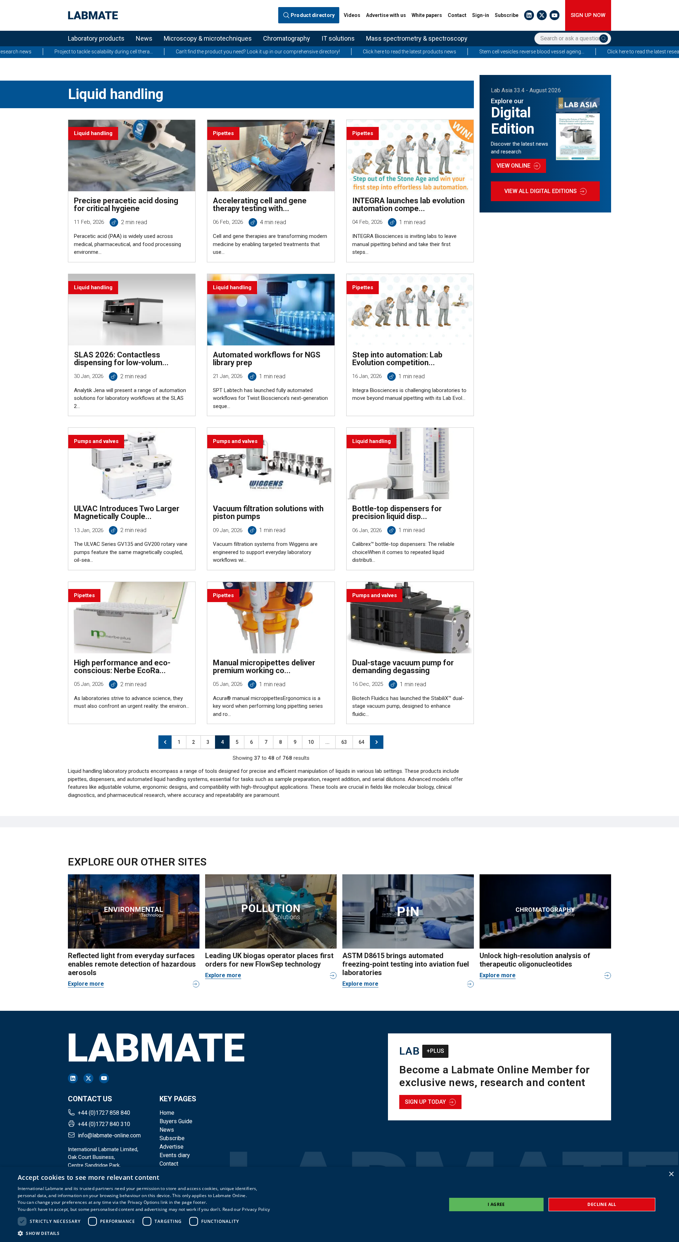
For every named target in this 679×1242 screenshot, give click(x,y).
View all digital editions (540, 191)
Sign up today (425, 1101)
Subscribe (506, 15)
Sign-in (480, 15)
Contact (457, 15)
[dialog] (339, 1204)
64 (361, 742)
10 (311, 742)
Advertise (171, 1146)
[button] (144, 1233)
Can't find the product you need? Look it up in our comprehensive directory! (198, 51)
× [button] (671, 1174)
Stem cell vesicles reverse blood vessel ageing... (471, 51)
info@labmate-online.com (109, 1135)
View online (513, 165)
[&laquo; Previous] (165, 742)
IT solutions (338, 38)
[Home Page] (93, 15)
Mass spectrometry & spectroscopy (417, 38)
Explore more (86, 983)
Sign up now (588, 15)
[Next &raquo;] (376, 742)
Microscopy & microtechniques (208, 38)
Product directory (312, 15)
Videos (352, 15)
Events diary (174, 1155)
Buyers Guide (175, 1121)
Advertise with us (386, 15)
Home (166, 1112)
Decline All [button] (601, 1204)
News (144, 38)
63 (344, 742)
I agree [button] (496, 1204)
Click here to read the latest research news (593, 51)
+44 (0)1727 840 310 (104, 1124)
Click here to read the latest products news (349, 51)
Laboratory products (96, 38)
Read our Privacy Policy (246, 1209)
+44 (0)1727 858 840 (104, 1112)
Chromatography (286, 38)
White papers (427, 15)
